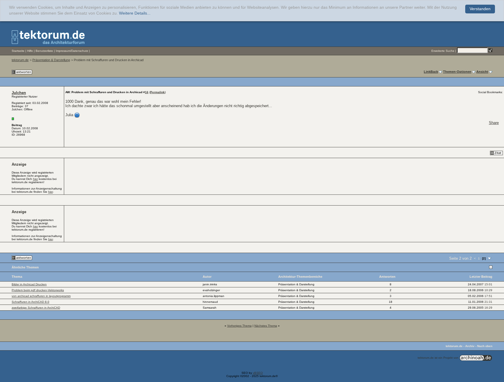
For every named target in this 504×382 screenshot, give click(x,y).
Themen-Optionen (457, 71)
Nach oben (484, 346)
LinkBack (431, 71)
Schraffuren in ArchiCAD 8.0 (30, 301)
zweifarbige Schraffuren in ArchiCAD (36, 307)
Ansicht (482, 71)
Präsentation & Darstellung (51, 60)
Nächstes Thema (265, 325)
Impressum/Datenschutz (72, 50)
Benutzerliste (44, 50)
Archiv (470, 346)
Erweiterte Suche (442, 50)
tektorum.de (20, 60)
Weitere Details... (134, 13)
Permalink (157, 92)
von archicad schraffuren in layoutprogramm (41, 296)
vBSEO (258, 372)
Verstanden (480, 9)
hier (35, 179)
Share (494, 123)
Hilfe (30, 50)
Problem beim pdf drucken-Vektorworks (38, 290)
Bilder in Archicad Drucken (29, 284)
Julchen (19, 93)
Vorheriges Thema (239, 325)
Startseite (18, 50)
